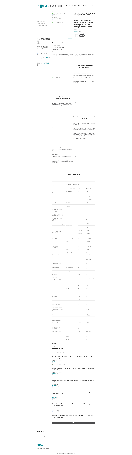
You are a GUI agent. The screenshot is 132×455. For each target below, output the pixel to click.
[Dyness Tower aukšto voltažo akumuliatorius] (38, 41)
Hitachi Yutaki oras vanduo (42, 25)
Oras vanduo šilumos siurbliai (42, 15)
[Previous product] (74, 18)
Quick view (53, 354)
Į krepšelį (82, 35)
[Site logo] (50, 5)
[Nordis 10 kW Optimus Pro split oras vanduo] (38, 63)
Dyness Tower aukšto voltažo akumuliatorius (45, 39)
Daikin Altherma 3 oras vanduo (43, 27)
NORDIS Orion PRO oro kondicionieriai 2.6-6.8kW (45, 47)
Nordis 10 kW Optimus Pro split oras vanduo (45, 62)
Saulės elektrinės (40, 14)
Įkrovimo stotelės (40, 31)
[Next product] (77, 18)
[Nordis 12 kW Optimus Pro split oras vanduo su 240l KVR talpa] (38, 56)
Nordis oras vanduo (40, 19)
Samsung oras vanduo (41, 21)
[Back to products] (76, 18)
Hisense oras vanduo (41, 23)
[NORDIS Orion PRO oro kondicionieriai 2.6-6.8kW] (38, 49)
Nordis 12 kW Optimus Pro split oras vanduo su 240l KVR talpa (45, 54)
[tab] (70, 38)
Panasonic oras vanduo (41, 17)
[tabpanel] (73, 259)
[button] (73, 423)
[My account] (95, 1)
